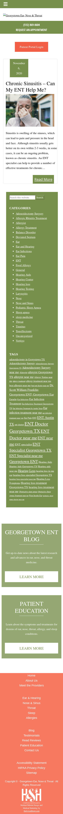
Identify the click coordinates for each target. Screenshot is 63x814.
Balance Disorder (26, 232)
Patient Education (31, 607)
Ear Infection (23, 399)
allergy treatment (19, 381)
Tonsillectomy (24, 331)
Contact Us (31, 750)
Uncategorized (24, 336)
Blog (31, 730)
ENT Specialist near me (26, 455)
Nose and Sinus (24, 303)
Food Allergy (23, 265)
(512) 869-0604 (31, 25)
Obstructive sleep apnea (28, 491)
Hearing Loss (27, 470)
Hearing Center (24, 279)
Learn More (32, 576)
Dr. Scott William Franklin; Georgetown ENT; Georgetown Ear (31, 390)
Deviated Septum (25, 237)
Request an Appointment (31, 30)
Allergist (21, 223)
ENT (18, 260)
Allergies (31, 718)
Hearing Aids (23, 274)
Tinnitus (20, 326)
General (20, 270)
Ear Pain (20, 256)
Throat (19, 322)
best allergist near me (20, 385)
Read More (43, 179)
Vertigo (20, 340)
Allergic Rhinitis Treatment (31, 218)
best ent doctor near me (40, 385)
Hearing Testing (25, 289)
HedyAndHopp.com (31, 811)
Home (31, 675)
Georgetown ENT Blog (31, 535)
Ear (18, 242)
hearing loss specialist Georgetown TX (32, 475)
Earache (13, 399)
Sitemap (31, 772)
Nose (19, 298)
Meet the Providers (31, 685)
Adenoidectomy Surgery (29, 213)
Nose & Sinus (31, 703)
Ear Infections (24, 251)
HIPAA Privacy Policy (31, 768)
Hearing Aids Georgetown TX (23, 466)
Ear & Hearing (31, 698)
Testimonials (32, 735)
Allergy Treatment (26, 227)
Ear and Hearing (25, 246)
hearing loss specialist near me (22, 479)
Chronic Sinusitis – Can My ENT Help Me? (30, 86)
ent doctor (19, 424)
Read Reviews (31, 740)
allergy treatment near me (38, 381)
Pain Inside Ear (35, 495)
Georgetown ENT (23, 461)
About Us (31, 680)
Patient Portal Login (31, 47)
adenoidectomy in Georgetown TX (27, 359)
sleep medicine (24, 317)
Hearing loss (23, 284)
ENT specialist (23, 444)
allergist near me (24, 377)
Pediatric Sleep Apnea (28, 307)
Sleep (31, 713)
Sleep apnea (23, 312)
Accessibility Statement (32, 762)
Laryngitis (22, 293)
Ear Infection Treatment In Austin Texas (28, 408)
